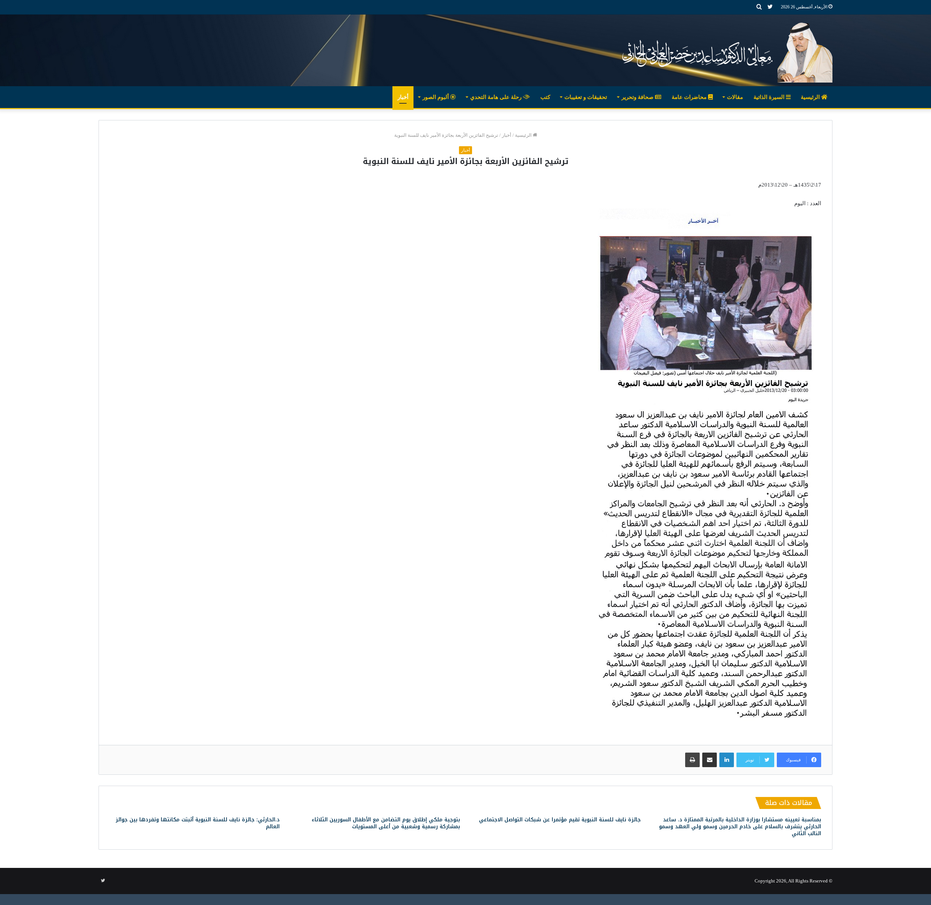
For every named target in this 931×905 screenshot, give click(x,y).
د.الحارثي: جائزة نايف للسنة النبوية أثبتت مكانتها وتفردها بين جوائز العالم (198, 823)
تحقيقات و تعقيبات (585, 97)
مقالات (735, 97)
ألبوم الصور (436, 97)
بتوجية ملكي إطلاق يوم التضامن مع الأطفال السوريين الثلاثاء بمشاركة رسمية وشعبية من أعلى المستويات (386, 823)
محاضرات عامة (690, 97)
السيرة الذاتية (770, 97)
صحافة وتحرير (638, 97)
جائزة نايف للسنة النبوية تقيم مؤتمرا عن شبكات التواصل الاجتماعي (560, 820)
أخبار (402, 97)
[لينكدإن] (726, 760)
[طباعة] (692, 760)
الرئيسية (811, 97)
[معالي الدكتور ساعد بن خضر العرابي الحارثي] (724, 50)
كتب (545, 97)
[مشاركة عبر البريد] (709, 760)
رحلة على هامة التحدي (496, 97)
